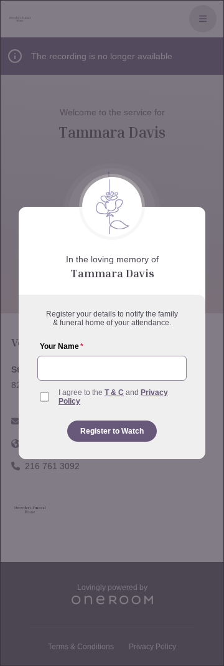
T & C (114, 392)
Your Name (61, 346)
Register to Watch (112, 431)
